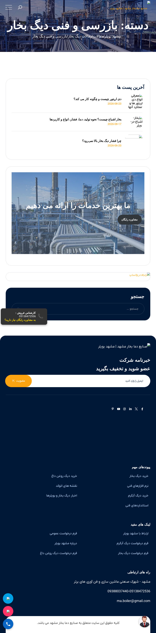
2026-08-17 (114, 124)
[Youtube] (119, 409)
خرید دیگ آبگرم (138, 496)
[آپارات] (147, 409)
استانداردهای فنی (136, 506)
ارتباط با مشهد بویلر (135, 533)
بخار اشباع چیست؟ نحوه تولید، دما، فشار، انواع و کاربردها (85, 119)
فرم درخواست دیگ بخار (133, 553)
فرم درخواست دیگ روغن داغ (58, 553)
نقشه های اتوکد (66, 486)
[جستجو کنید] (20, 7)
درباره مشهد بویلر (65, 543)
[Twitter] (136, 409)
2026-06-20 (114, 146)
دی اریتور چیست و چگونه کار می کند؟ (97, 99)
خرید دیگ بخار (138, 476)
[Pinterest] (113, 409)
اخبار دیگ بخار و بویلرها (61, 496)
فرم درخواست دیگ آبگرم (132, 543)
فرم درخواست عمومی (63, 533)
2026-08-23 (114, 104)
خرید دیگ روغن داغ (64, 476)
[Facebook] (142, 409)
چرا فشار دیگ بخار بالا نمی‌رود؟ (101, 140)
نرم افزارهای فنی (137, 486)
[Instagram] (125, 409)
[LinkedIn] (130, 409)
